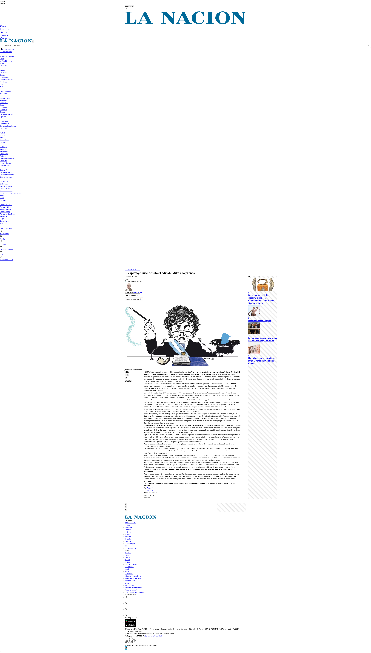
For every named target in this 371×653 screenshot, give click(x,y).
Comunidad (4, 107)
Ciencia (2, 112)
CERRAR (2, 1)
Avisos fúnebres (6, 186)
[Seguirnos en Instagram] (126, 609)
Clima (2, 59)
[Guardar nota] (126, 372)
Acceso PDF (4, 182)
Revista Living (5, 212)
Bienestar (3, 110)
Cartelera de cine (6, 172)
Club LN (5, 35)
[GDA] (130, 643)
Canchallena (4, 140)
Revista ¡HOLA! (5, 207)
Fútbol (2, 133)
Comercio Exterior (6, 80)
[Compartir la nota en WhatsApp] (128, 375)
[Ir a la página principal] (185, 24)
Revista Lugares (5, 209)
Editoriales (4, 121)
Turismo (3, 149)
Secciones (6, 29)
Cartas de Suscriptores (8, 126)
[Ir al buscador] (126, 9)
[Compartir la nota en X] (128, 381)
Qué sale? (3, 170)
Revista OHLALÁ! (6, 205)
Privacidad (158, 636)
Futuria (2, 70)
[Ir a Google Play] (130, 622)
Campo (2, 75)
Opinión (137, 270)
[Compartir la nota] (126, 375)
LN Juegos (3, 147)
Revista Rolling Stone (7, 214)
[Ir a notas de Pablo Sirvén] (183, 287)
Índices (2, 84)
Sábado (3, 195)
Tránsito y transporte (7, 56)
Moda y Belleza (5, 163)
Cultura (2, 105)
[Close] (126, 504)
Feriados (3, 156)
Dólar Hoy (3, 73)
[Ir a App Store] (130, 627)
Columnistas (4, 124)
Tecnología (4, 151)
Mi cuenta (6, 38)
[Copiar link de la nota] (126, 378)
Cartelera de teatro (7, 175)
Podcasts (3, 161)
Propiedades (4, 77)
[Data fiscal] (126, 649)
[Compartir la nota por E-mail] (130, 381)
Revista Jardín (5, 216)
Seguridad (4, 100)
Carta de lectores (6, 191)
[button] (185, 150)
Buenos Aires (5, 98)
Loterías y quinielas (7, 158)
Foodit (4, 32)
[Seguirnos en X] (126, 603)
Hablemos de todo (7, 114)
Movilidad (3, 82)
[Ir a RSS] (126, 615)
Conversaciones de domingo (10, 193)
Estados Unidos (5, 91)
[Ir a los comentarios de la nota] (128, 372)
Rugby (2, 135)
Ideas (2, 198)
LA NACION (129, 270)
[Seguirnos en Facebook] (126, 597)
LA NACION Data (6, 61)
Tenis (2, 137)
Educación (4, 103)
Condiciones (149, 636)
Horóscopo (4, 154)
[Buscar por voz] (368, 45)
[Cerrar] (33, 41)
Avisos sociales (5, 188)
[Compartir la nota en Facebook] (126, 381)
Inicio (4, 26)
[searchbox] (185, 45)
